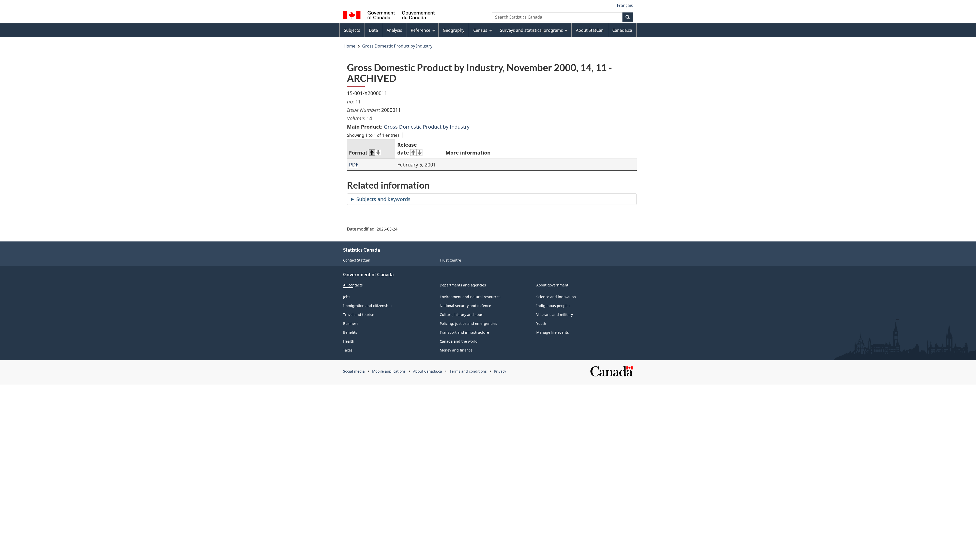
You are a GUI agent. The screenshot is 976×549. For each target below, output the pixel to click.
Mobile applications (389, 371)
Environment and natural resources (470, 296)
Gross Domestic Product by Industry (397, 46)
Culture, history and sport (462, 314)
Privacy (500, 371)
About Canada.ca (427, 371)
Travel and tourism (359, 314)
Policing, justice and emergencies (468, 323)
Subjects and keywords (383, 199)
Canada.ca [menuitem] (622, 30)
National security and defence (465, 305)
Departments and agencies (463, 285)
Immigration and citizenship (367, 305)
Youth (541, 323)
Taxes (348, 350)
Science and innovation (556, 296)
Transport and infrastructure (464, 332)
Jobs (346, 296)
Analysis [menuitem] (394, 30)
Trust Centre (450, 260)
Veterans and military (554, 314)
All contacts (353, 285)
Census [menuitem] (480, 30)
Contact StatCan (356, 260)
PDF (353, 164)
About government (552, 285)
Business (350, 323)
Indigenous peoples (553, 305)
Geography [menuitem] (453, 30)
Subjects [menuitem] (352, 30)
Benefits (350, 332)
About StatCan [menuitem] (590, 30)
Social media (354, 371)
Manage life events (552, 332)
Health (348, 341)
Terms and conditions (468, 371)
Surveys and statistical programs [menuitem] (531, 30)
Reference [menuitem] (420, 30)
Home (349, 46)
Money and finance (456, 350)
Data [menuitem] (373, 30)
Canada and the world (459, 341)
